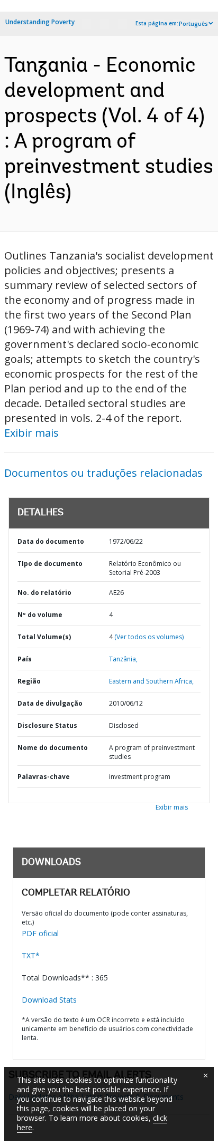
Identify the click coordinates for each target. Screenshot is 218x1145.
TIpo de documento (50, 563)
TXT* (31, 955)
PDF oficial (40, 933)
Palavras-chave (43, 776)
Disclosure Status (47, 725)
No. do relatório (44, 592)
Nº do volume (39, 614)
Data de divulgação (50, 703)
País (24, 659)
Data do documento (50, 541)
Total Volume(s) (44, 636)
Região (29, 681)
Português (193, 23)
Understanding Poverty (40, 21)
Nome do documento (52, 747)
